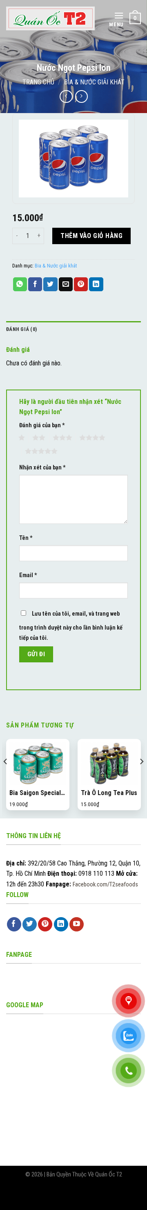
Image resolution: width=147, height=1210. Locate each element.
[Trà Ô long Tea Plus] (109, 763)
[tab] (73, 329)
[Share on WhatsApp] (20, 284)
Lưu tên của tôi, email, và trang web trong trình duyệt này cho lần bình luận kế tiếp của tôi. (70, 626)
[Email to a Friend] (66, 284)
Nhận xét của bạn (42, 467)
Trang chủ (38, 82)
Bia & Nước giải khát (94, 82)
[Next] (141, 778)
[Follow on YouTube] (76, 924)
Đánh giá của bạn (42, 425)
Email (28, 575)
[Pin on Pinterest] (81, 284)
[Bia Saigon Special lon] (37, 763)
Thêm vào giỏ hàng (91, 236)
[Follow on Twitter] (29, 924)
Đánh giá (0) (21, 329)
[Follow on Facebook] (14, 924)
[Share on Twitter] (50, 284)
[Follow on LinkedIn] (61, 924)
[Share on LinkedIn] (96, 284)
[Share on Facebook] (35, 284)
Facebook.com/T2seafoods (105, 884)
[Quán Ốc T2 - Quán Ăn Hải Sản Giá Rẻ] (50, 18)
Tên (26, 538)
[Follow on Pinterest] (45, 924)
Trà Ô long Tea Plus (109, 793)
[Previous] (6, 778)
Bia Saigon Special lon (35, 793)
